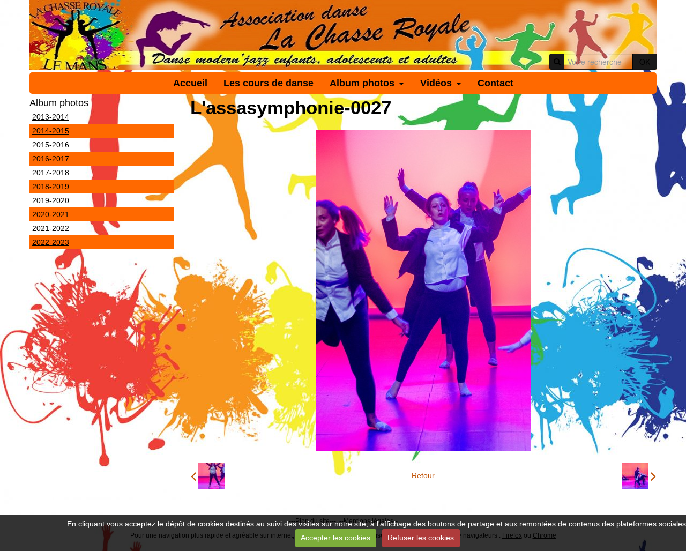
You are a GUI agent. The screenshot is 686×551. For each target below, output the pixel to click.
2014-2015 (50, 130)
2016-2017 (50, 158)
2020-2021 (50, 214)
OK (644, 61)
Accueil (190, 83)
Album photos (362, 83)
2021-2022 (50, 228)
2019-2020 (50, 200)
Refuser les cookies (420, 537)
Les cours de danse (268, 83)
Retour (423, 475)
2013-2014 (50, 117)
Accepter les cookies (335, 537)
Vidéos (436, 83)
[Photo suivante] (639, 476)
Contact (495, 83)
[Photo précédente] (208, 476)
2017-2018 (50, 172)
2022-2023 (50, 242)
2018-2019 (50, 186)
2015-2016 (50, 144)
